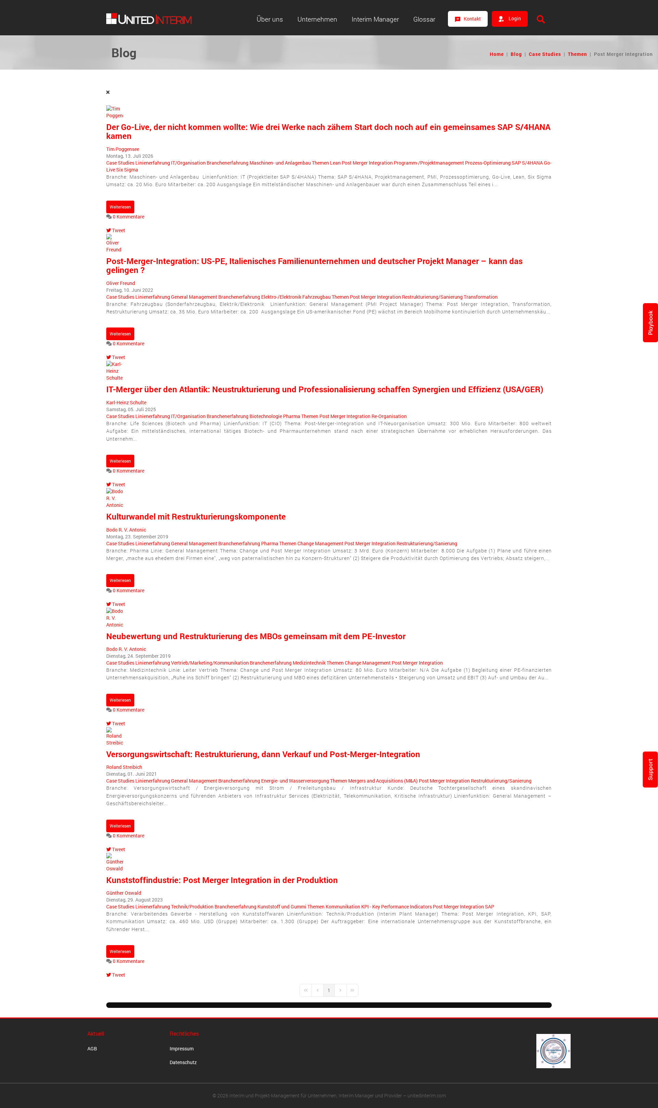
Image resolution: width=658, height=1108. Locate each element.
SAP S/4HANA (527, 162)
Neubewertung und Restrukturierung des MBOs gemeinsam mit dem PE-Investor (255, 636)
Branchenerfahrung (227, 162)
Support (650, 769)
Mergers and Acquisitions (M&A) (383, 780)
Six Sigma (127, 169)
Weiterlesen (120, 207)
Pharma (291, 416)
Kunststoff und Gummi (281, 906)
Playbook (650, 322)
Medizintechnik (309, 662)
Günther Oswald (123, 893)
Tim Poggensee (122, 149)
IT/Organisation (188, 162)
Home (497, 54)
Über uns (270, 19)
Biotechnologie (265, 416)
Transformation (481, 297)
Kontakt (472, 18)
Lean (335, 162)
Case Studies (545, 54)
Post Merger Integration (367, 162)
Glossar (424, 19)
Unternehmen (317, 19)
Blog (516, 54)
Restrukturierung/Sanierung (432, 297)
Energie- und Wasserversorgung (295, 780)
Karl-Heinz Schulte (126, 402)
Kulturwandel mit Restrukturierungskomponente (196, 516)
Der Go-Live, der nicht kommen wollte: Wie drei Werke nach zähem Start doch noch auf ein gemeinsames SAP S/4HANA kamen (328, 131)
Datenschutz (183, 1062)
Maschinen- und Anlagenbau (280, 162)
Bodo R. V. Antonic (126, 529)
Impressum (182, 1048)
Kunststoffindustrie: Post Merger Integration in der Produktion (222, 879)
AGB (92, 1048)
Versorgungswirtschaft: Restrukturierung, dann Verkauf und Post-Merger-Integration (263, 754)
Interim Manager (375, 19)
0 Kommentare (128, 216)
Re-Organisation (389, 416)
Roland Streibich (124, 767)
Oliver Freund (120, 283)
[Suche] (541, 19)
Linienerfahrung (152, 162)
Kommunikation (343, 906)
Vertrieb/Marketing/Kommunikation (210, 662)
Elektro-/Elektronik (281, 297)
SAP (489, 906)
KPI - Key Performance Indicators (396, 906)
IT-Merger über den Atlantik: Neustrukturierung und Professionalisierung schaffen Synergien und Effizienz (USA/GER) (324, 389)
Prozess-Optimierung (488, 162)
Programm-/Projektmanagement (429, 162)
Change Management (320, 543)
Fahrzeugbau (316, 297)
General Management (194, 297)
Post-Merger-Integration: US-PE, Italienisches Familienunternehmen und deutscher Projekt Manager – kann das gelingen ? (314, 265)
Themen (577, 54)
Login (514, 18)
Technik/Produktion (192, 906)
